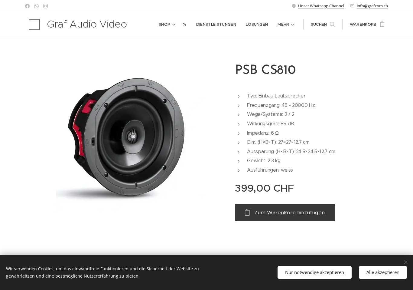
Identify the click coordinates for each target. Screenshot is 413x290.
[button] (322, 24)
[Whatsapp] (36, 6)
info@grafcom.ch (372, 5)
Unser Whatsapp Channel (321, 5)
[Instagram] (45, 6)
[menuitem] (167, 24)
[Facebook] (27, 6)
